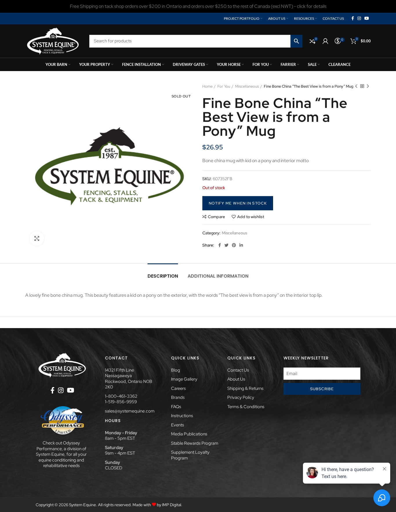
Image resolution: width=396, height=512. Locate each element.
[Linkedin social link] (241, 245)
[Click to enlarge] (37, 238)
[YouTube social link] (367, 18)
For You (223, 86)
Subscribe (322, 388)
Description (163, 276)
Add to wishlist (250, 217)
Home (207, 86)
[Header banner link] (198, 6)
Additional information (218, 276)
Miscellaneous (247, 86)
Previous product (356, 86)
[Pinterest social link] (234, 245)
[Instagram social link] (359, 18)
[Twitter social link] (226, 245)
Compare (216, 217)
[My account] (325, 41)
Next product (368, 86)
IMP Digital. (172, 504)
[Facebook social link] (353, 18)
